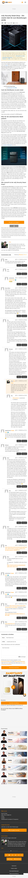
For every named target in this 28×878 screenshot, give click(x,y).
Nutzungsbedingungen (20, 661)
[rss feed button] (22, 855)
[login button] (22, 2)
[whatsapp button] (18, 855)
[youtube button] (9, 855)
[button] (10, 850)
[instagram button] (12, 855)
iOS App (10, 859)
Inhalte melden (14, 868)
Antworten (24, 265)
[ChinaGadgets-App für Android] (8, 259)
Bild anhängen (22, 656)
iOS (9, 58)
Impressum (14, 865)
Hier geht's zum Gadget (14, 222)
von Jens (16, 23)
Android (4, 58)
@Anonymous (16, 398)
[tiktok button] (15, 855)
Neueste (21, 254)
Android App (18, 859)
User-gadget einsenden (14, 830)
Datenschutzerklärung (6, 661)
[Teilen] (14, 226)
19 (3, 23)
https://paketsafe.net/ (10, 623)
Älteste (25, 254)
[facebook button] (6, 855)
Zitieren (18, 265)
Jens (10, 242)
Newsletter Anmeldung (14, 703)
